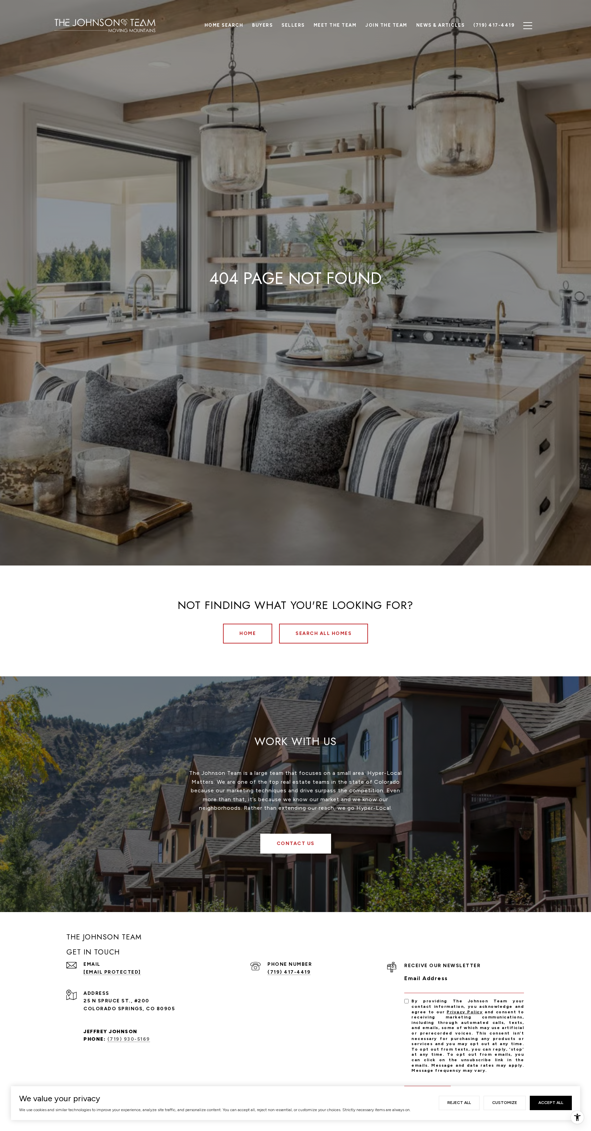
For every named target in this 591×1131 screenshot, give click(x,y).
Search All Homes (324, 633)
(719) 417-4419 (289, 972)
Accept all (550, 1102)
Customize (504, 1102)
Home (247, 633)
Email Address (426, 978)
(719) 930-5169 (128, 1039)
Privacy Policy (465, 1012)
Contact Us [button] (296, 843)
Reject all (459, 1102)
